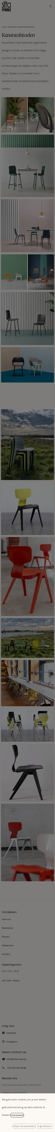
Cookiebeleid (17, 1115)
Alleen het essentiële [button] (23, 1126)
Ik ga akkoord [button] (44, 1126)
